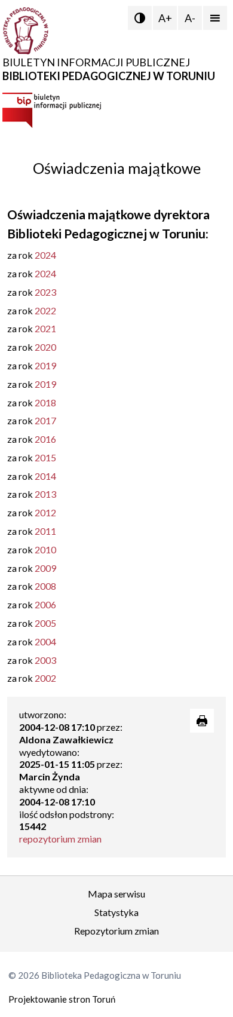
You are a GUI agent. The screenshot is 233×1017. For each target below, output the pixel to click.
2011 (45, 531)
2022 (45, 310)
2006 (45, 604)
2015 (45, 457)
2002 (45, 678)
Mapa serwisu (116, 893)
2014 (45, 476)
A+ (165, 17)
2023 (45, 292)
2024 (45, 255)
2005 (45, 623)
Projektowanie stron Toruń (61, 999)
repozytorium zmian (60, 838)
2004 (45, 641)
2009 (45, 568)
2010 (45, 549)
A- (190, 17)
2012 (45, 512)
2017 (45, 420)
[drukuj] (202, 721)
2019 (45, 365)
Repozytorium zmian (116, 930)
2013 (45, 494)
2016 (45, 439)
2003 (45, 660)
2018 (45, 402)
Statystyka (116, 912)
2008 (45, 586)
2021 (45, 328)
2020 (45, 347)
